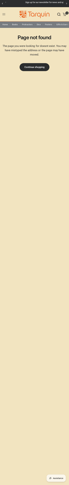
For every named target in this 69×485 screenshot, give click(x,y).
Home (5, 24)
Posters (48, 24)
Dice (39, 24)
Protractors (27, 24)
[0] (64, 14)
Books (15, 24)
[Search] (59, 14)
